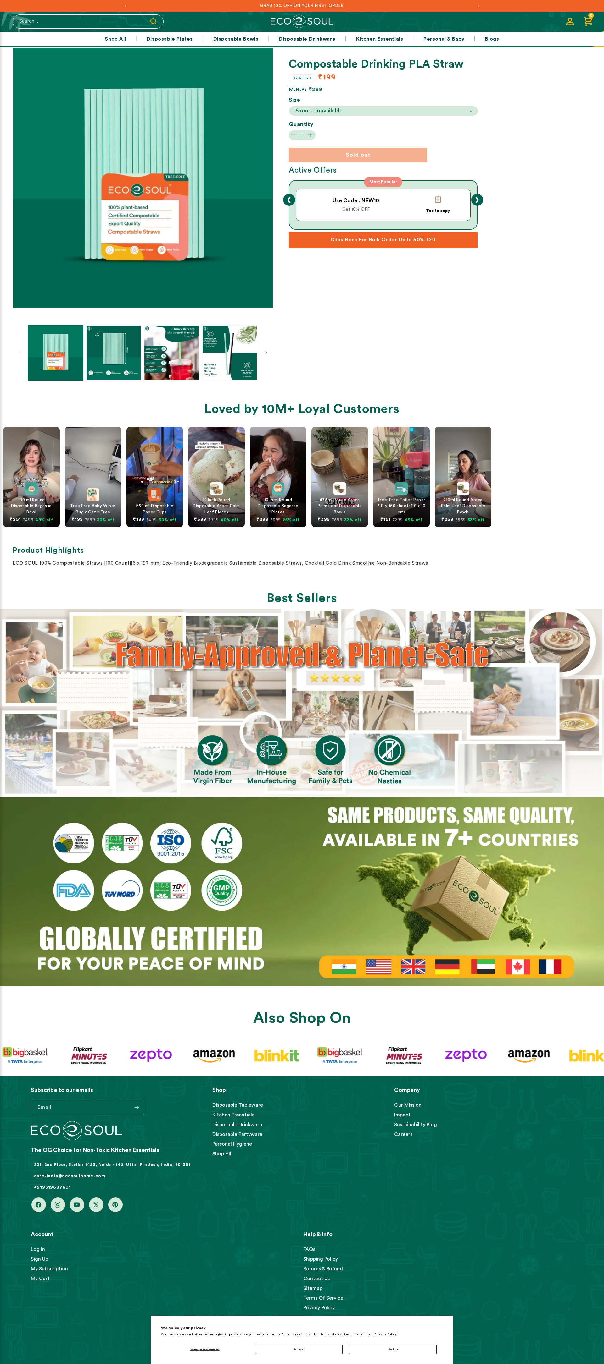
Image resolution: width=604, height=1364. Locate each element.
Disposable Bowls (236, 38)
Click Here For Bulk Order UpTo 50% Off (383, 239)
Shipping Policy (320, 1259)
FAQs (309, 1249)
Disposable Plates (170, 38)
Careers (403, 1134)
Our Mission (408, 1105)
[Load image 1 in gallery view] (55, 352)
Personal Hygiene (232, 1144)
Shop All (115, 38)
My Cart (40, 1278)
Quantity (301, 124)
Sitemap (312, 1288)
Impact (402, 1114)
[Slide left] (19, 352)
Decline (393, 1349)
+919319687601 (52, 1187)
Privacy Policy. (386, 1334)
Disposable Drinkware (307, 38)
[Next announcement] (478, 6)
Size (294, 100)
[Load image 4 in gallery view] (229, 352)
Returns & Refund (323, 1268)
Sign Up (39, 1259)
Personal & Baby (444, 38)
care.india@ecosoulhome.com (69, 1176)
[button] (588, 21)
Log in (38, 1249)
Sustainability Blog (415, 1124)
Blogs (492, 38)
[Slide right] (266, 352)
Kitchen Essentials (379, 38)
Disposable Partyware (237, 1134)
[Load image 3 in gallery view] (171, 352)
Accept (299, 1349)
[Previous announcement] (125, 6)
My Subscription (49, 1268)
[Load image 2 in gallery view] (113, 352)
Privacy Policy (319, 1307)
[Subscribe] (137, 1107)
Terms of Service (323, 1298)
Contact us (316, 1278)
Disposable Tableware (237, 1105)
